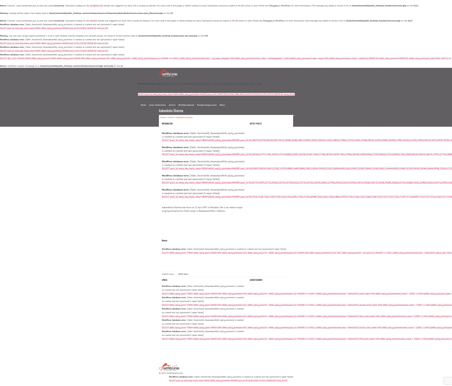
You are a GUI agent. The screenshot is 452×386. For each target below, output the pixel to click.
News (222, 105)
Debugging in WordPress (280, 5)
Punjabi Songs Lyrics (207, 105)
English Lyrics (168, 274)
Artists (172, 105)
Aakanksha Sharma (184, 117)
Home (143, 105)
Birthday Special (186, 105)
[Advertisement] (226, 228)
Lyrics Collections (157, 105)
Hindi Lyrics (183, 274)
